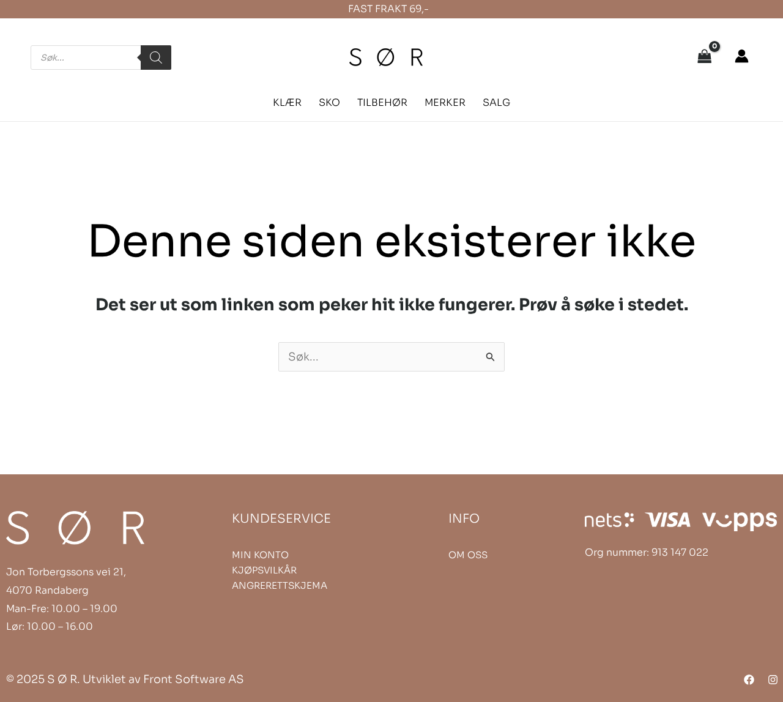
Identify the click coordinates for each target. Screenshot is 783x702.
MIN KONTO (260, 555)
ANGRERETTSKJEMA (279, 585)
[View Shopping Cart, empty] (704, 57)
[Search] (156, 57)
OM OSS (468, 555)
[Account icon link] (742, 56)
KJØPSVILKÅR (264, 570)
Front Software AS (193, 679)
